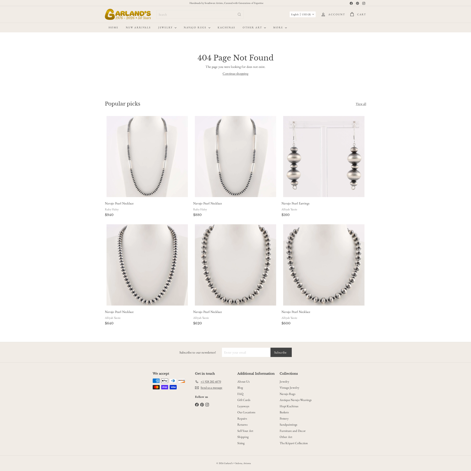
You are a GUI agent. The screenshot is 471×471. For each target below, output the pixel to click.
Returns (242, 424)
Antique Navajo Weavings (295, 400)
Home (113, 27)
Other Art (253, 27)
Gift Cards (243, 400)
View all (361, 104)
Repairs (242, 418)
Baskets (284, 412)
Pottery (284, 418)
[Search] (239, 14)
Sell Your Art (245, 431)
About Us (243, 381)
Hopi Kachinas (289, 406)
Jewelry (166, 27)
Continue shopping (236, 73)
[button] (303, 14)
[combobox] (200, 14)
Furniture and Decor (293, 431)
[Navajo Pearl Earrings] (323, 167)
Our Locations (246, 412)
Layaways (243, 406)
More (278, 27)
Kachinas (226, 27)
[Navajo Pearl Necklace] (147, 167)
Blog (240, 388)
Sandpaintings (288, 424)
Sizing (241, 443)
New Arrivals (138, 27)
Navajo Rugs (196, 27)
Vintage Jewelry (289, 388)
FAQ (240, 394)
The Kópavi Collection (294, 443)
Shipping (243, 437)
